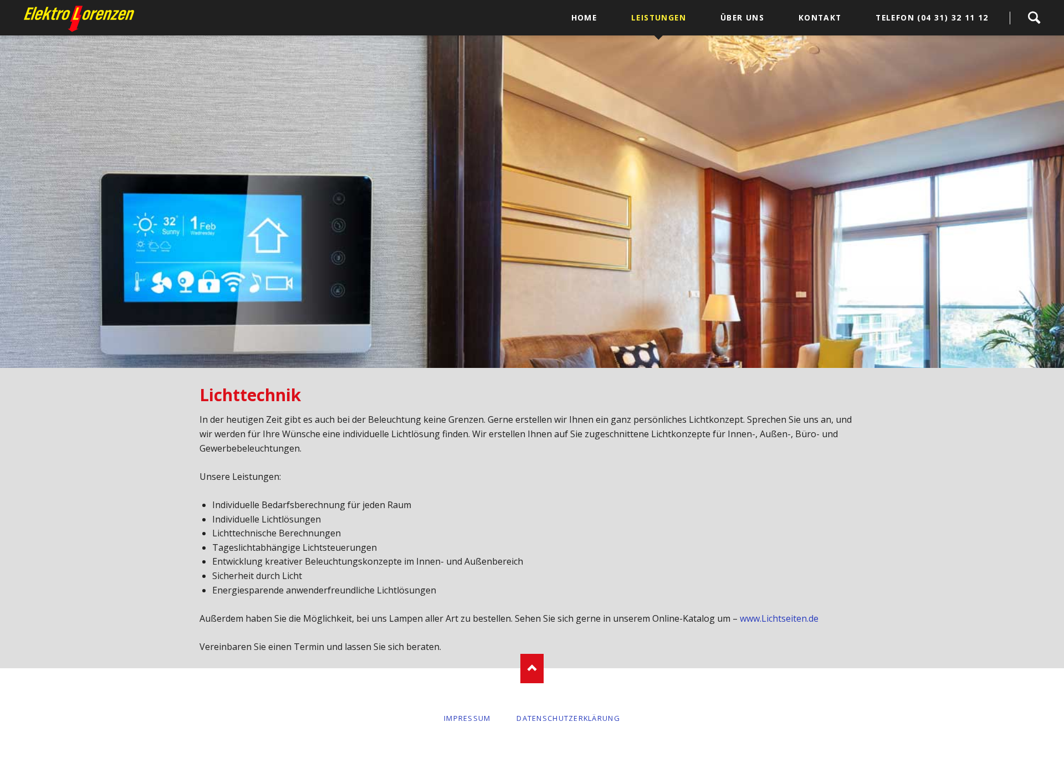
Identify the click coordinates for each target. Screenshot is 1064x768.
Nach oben (532, 668)
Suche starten (1034, 18)
